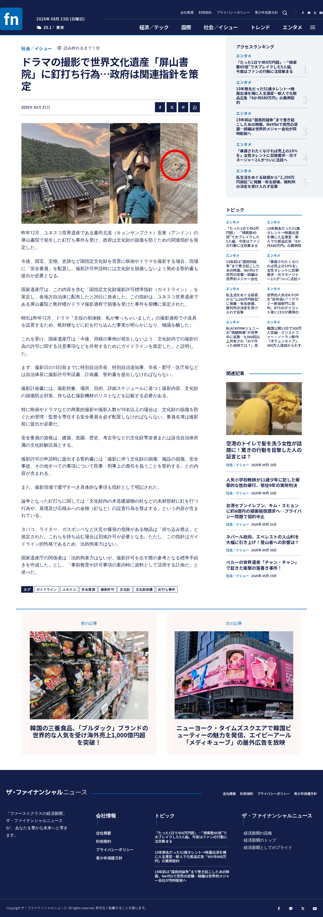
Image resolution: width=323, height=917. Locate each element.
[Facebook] (303, 13)
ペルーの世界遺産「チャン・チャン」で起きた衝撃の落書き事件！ (262, 565)
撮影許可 (107, 589)
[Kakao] (309, 13)
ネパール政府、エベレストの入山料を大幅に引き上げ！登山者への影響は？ (262, 539)
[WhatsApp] (195, 107)
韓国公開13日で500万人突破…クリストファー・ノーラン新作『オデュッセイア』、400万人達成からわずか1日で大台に (284, 339)
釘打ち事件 (166, 589)
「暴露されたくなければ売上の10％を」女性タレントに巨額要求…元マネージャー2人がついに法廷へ (267, 155)
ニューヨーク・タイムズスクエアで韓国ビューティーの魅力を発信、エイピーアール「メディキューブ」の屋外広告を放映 (233, 735)
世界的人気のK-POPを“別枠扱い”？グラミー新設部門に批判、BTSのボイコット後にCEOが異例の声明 (283, 305)
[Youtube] (315, 908)
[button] (285, 13)
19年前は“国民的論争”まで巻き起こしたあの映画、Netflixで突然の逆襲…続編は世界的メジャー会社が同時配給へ (267, 126)
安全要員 (88, 589)
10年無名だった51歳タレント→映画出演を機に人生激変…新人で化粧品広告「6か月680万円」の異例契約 (266, 95)
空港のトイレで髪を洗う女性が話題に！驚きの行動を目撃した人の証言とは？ (264, 450)
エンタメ (243, 56)
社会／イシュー (36, 48)
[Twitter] (315, 13)
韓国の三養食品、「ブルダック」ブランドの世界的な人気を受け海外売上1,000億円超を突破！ (89, 735)
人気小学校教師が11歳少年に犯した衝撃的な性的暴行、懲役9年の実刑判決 (263, 482)
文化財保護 (144, 589)
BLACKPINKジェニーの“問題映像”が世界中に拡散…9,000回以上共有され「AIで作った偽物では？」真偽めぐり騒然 (243, 339)
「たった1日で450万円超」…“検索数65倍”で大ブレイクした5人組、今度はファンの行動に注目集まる (266, 67)
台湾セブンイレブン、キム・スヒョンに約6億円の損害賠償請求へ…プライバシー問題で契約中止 (264, 511)
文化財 (125, 589)
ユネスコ (69, 589)
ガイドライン (46, 589)
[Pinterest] (183, 107)
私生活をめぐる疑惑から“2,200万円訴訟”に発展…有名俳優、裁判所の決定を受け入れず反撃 (265, 182)
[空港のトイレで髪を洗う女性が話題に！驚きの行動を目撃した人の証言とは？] (264, 408)
